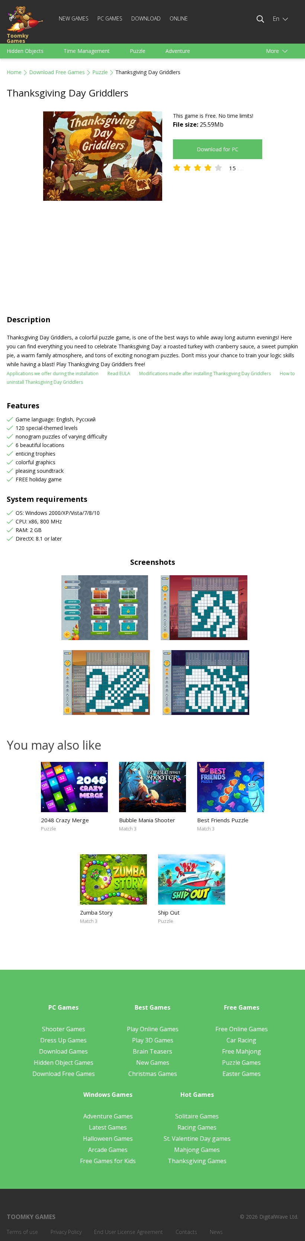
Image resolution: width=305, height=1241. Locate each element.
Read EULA (118, 373)
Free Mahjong (241, 1051)
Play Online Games (153, 1029)
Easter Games (241, 1074)
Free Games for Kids (108, 1161)
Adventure (178, 50)
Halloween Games (108, 1138)
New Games (74, 18)
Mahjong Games (197, 1150)
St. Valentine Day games (197, 1138)
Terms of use (22, 1231)
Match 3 (128, 828)
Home (14, 72)
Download (146, 18)
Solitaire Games (197, 1116)
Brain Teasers (152, 1051)
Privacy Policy (66, 1231)
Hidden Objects (25, 50)
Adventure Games (108, 1116)
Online (179, 18)
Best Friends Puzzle (222, 820)
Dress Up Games (63, 1040)
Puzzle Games (241, 1062)
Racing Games (196, 1127)
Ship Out (169, 912)
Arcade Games (108, 1150)
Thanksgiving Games (197, 1161)
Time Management (87, 50)
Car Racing (241, 1040)
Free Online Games (241, 1029)
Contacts (186, 1231)
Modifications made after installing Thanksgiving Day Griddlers (205, 373)
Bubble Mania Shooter (147, 820)
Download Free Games (57, 72)
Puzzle (137, 50)
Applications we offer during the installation (53, 373)
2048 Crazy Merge (65, 820)
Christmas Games (152, 1074)
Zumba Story (96, 912)
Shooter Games (63, 1029)
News (216, 1231)
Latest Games (108, 1127)
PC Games (109, 18)
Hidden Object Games (63, 1062)
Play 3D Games (152, 1040)
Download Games (63, 1051)
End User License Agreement (128, 1231)
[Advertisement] (152, 258)
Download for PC (217, 149)
